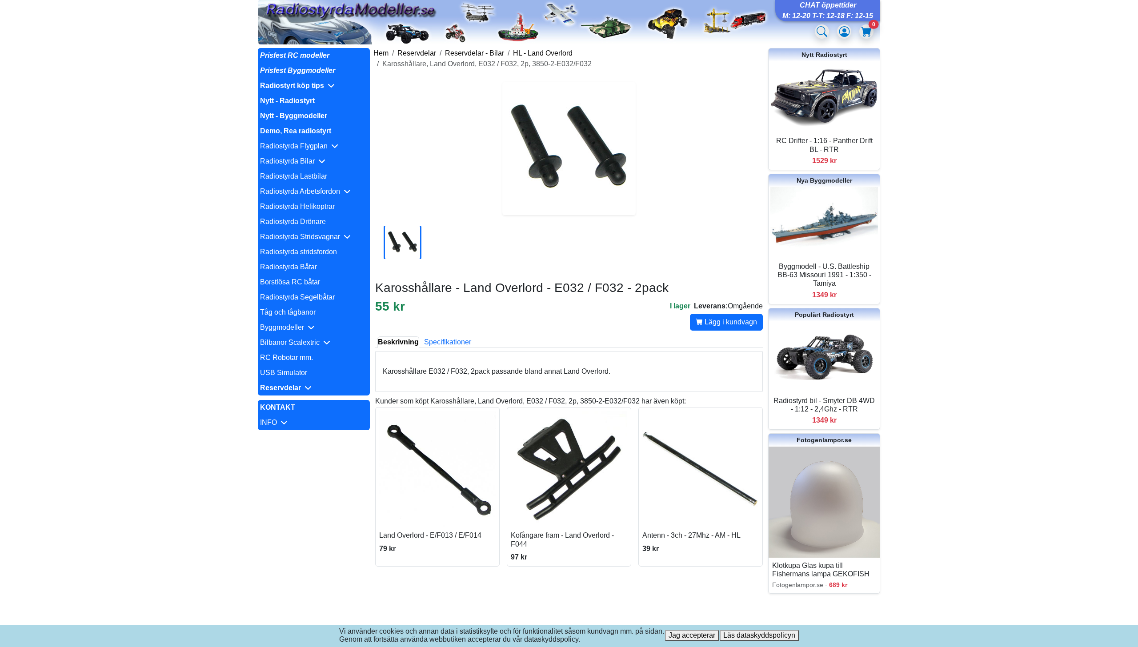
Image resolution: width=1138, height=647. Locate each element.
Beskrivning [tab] (398, 342)
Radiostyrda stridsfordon (298, 252)
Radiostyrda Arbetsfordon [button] (302, 191)
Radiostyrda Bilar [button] (289, 161)
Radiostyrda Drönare (293, 221)
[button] (314, 85)
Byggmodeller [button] (284, 327)
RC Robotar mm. (286, 357)
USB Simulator (283, 372)
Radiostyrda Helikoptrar (297, 206)
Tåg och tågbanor (288, 312)
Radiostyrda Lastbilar (293, 176)
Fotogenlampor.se (824, 439)
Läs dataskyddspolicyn (759, 635)
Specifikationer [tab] (447, 342)
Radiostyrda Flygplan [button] (295, 146)
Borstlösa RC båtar (290, 282)
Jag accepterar (692, 635)
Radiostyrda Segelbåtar (297, 297)
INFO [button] (270, 422)
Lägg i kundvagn (730, 322)
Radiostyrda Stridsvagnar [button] (302, 236)
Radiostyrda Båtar (288, 267)
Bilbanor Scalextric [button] (291, 342)
